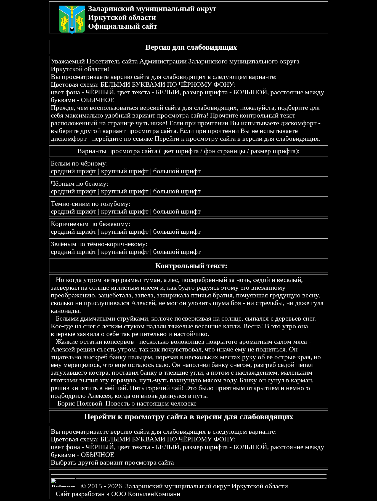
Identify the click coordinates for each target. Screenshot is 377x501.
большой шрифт (177, 171)
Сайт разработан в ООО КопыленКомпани (118, 493)
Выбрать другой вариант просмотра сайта (112, 462)
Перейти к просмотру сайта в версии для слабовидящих (237, 138)
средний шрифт (73, 171)
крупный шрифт (124, 171)
